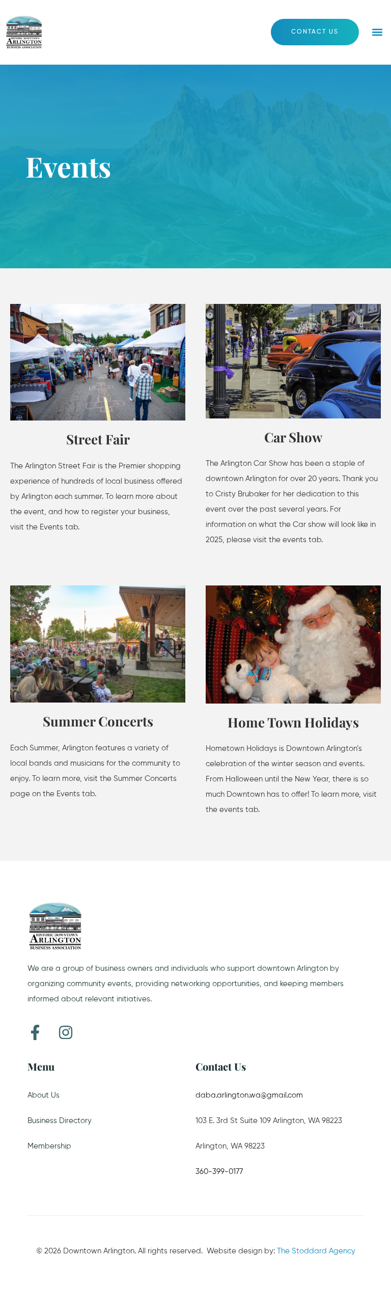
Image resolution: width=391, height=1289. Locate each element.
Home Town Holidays (293, 722)
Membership (49, 1146)
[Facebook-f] (35, 1032)
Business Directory (59, 1121)
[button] (377, 32)
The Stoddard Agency (316, 1251)
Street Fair (98, 439)
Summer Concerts (98, 721)
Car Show (293, 437)
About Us (43, 1095)
